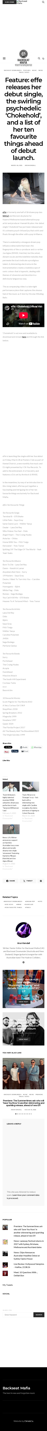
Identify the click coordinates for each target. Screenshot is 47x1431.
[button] (43, 58)
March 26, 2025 (16, 165)
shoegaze (29, 904)
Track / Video (24, 72)
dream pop (30, 901)
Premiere (39, 1094)
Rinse (19, 904)
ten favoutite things (14, 907)
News (41, 70)
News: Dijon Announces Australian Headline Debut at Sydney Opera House (27, 1255)
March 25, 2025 (17, 996)
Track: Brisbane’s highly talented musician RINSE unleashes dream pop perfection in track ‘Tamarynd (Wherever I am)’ (11, 803)
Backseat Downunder (12, 70)
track (28, 907)
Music (34, 70)
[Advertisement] (23, 29)
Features (26, 70)
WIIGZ (6, 216)
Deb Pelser (30, 996)
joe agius (9, 904)
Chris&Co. (29, 1421)
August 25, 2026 (30, 1110)
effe (4, 212)
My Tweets (8, 1285)
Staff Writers (30, 1033)
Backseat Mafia (16, 1388)
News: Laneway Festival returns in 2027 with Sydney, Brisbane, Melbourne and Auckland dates (29, 1244)
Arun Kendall (30, 165)
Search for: (7, 1310)
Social (6, 1294)
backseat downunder (13, 901)
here (24, 336)
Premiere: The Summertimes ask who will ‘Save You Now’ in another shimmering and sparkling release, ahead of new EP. (23, 1103)
